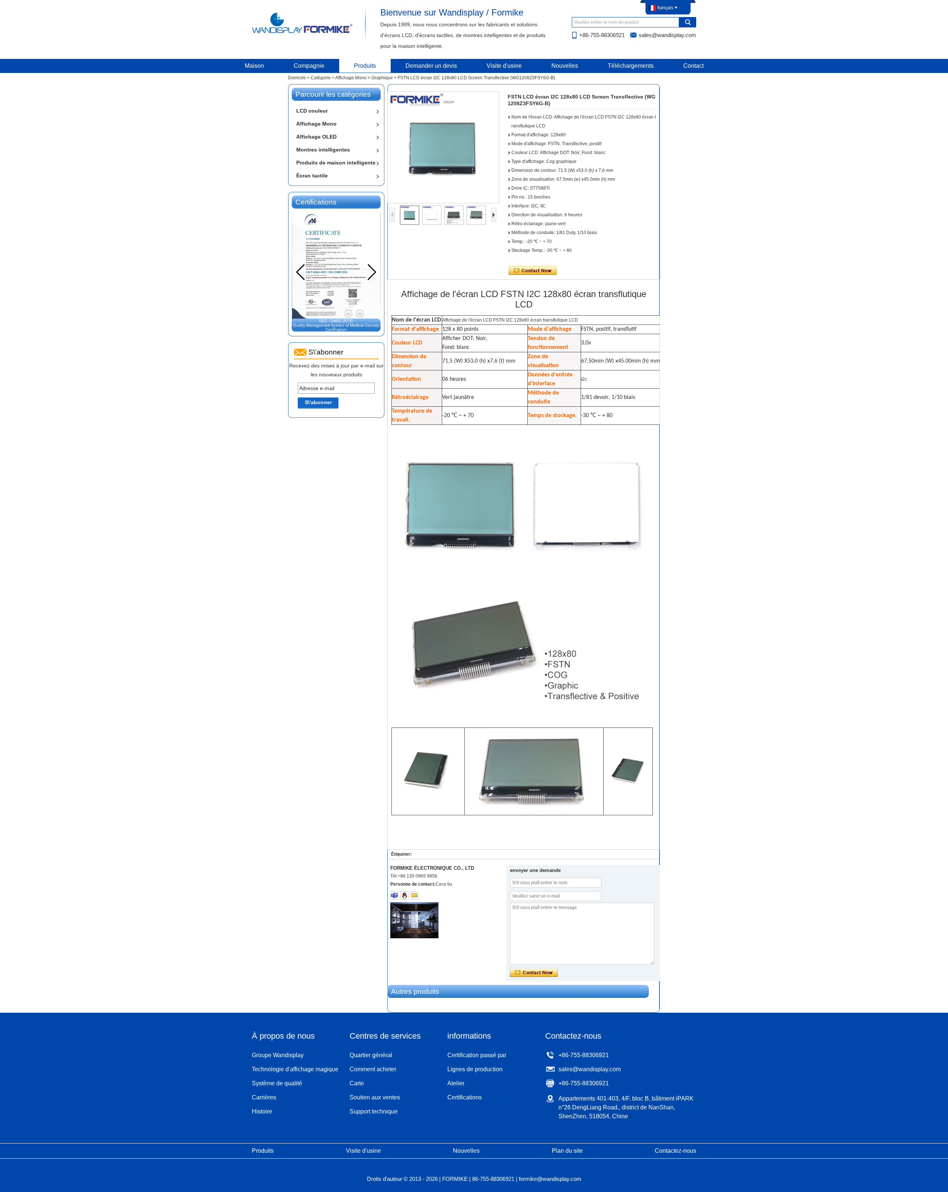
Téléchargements (631, 66)
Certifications (464, 1097)
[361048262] (404, 895)
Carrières (264, 1097)
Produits (365, 66)
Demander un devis (431, 66)
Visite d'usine (504, 66)
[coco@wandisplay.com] (414, 895)
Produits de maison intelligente (335, 163)
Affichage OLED (316, 137)
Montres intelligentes (323, 150)
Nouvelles (564, 66)
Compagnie (309, 66)
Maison (254, 66)
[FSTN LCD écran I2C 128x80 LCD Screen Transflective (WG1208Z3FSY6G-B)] (443, 147)
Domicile (297, 77)
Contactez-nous (675, 1151)
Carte (357, 1083)
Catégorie (321, 77)
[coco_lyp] (394, 895)
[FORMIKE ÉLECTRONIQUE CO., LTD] (303, 32)
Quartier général (371, 1055)
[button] (372, 272)
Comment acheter (373, 1069)
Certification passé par (476, 1055)
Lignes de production (475, 1069)
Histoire (262, 1111)
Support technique (374, 1111)
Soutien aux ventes (375, 1097)
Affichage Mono (351, 77)
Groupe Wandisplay (278, 1055)
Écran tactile (312, 176)
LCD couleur (312, 111)
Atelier (455, 1083)
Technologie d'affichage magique (295, 1069)
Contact (693, 66)
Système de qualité (277, 1083)
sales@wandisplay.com (667, 35)
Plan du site (567, 1151)
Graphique (382, 77)
